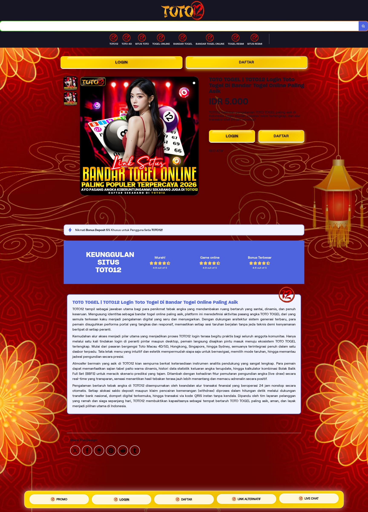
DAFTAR (246, 62)
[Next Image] (195, 136)
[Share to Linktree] (99, 450)
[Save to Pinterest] (111, 450)
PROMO (61, 499)
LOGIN (121, 62)
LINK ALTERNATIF (249, 499)
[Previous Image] (83, 136)
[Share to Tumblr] (135, 450)
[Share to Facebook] (87, 450)
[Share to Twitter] (75, 450)
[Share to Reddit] (123, 450)
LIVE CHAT (312, 498)
